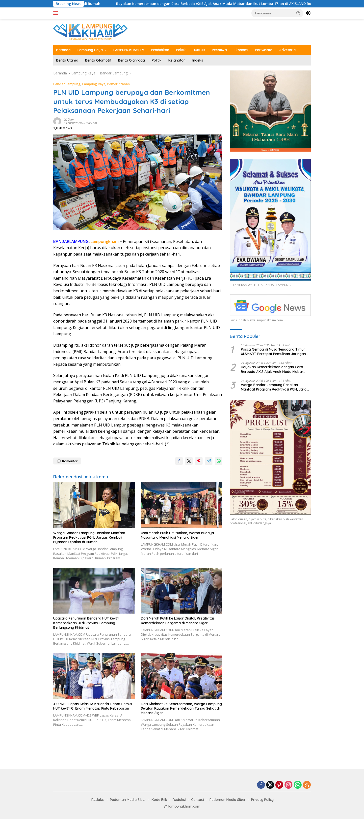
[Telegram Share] (208, 461)
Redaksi (97, 799)
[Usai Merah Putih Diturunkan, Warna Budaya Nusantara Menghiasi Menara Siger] (182, 505)
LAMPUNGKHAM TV (128, 50)
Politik (181, 50)
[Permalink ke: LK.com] (57, 121)
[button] (298, 13)
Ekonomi (241, 50)
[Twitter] (270, 785)
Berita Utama (67, 60)
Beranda (63, 50)
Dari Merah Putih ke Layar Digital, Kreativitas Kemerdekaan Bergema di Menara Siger (178, 620)
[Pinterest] (279, 785)
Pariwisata (263, 50)
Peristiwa (219, 50)
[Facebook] (261, 785)
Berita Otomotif (98, 60)
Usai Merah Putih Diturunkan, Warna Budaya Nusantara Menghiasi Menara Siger (177, 535)
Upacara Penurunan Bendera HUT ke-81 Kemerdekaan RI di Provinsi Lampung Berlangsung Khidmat (86, 622)
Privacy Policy (262, 799)
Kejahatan (176, 60)
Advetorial (287, 50)
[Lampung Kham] (90, 31)
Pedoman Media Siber (128, 799)
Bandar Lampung (66, 84)
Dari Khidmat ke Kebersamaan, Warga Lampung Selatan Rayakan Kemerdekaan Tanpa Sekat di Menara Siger (181, 708)
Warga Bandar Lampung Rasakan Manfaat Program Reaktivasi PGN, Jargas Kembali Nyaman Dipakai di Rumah (89, 537)
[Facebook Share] (179, 461)
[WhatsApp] (298, 785)
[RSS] (307, 785)
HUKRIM (199, 50)
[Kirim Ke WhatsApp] (218, 461)
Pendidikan (160, 50)
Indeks (197, 60)
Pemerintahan (118, 84)
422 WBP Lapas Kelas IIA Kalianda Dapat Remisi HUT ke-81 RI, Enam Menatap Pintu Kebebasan (92, 706)
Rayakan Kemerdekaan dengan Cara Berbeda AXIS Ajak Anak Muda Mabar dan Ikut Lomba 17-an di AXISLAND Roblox (165, 3)
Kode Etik (159, 799)
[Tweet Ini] (189, 461)
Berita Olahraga (131, 60)
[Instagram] (288, 785)
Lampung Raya (90, 50)
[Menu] (56, 13)
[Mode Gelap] (308, 13)
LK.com (69, 119)
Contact (197, 799)
